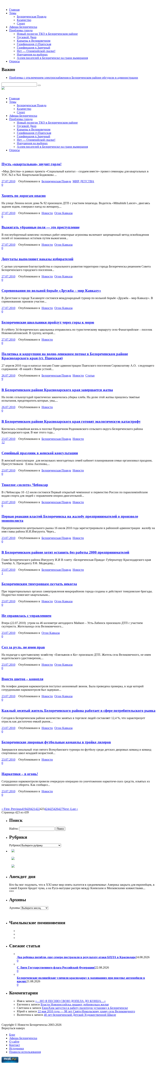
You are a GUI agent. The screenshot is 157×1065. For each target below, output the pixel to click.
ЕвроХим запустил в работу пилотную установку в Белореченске (85, 1008)
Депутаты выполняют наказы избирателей (37, 259)
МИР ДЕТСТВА (83, 181)
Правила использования (25, 1052)
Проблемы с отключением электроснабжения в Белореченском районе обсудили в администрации (73, 77)
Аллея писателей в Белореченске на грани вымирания (52, 58)
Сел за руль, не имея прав (23, 647)
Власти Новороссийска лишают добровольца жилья (75, 1004)
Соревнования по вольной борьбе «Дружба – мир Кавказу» (51, 291)
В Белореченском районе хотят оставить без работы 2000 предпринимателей (65, 552)
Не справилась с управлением (26, 616)
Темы (12, 13)
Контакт (14, 1045)
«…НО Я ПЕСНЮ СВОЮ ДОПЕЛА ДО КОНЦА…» (70, 1001)
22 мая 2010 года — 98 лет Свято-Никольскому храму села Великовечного (86, 1011)
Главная (14, 9)
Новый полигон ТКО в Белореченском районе (47, 33)
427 (60, 809)
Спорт (21, 23)
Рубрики (14, 845)
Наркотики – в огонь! (20, 774)
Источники (16, 1048)
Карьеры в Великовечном (33, 40)
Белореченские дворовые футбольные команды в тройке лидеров (56, 742)
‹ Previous (15, 809)
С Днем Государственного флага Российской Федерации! (56, 967)
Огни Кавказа (63, 213)
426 (56, 809)
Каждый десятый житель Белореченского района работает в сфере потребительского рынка (78, 711)
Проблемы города (21, 30)
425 (51, 809)
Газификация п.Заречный (33, 47)
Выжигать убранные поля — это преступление (40, 227)
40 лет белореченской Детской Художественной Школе (80, 1014)
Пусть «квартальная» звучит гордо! (31, 164)
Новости (47, 213)
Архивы (14, 907)
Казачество (24, 20)
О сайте (14, 1041)
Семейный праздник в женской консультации (40, 453)
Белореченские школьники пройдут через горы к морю (48, 322)
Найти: (13, 828)
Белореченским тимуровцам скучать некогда (39, 584)
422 (37, 809)
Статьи (90, 375)
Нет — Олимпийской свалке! (36, 51)
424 (46, 809)
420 (28, 809)
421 (33, 809)
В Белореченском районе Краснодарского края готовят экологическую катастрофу (71, 421)
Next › (66, 809)
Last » (74, 809)
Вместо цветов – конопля (22, 679)
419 (23, 809)
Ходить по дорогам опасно (24, 196)
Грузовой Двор (26, 37)
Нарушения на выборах (32, 54)
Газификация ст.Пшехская (34, 44)
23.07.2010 (8, 438)
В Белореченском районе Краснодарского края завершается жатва (57, 390)
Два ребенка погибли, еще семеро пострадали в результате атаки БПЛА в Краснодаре (76, 957)
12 (3, 442)
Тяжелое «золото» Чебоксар (25, 485)
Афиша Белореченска (23, 27)
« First (5, 809)
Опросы (14, 61)
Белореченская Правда (31, 16)
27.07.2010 (8, 181)
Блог (12, 1034)
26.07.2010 (8, 375)
